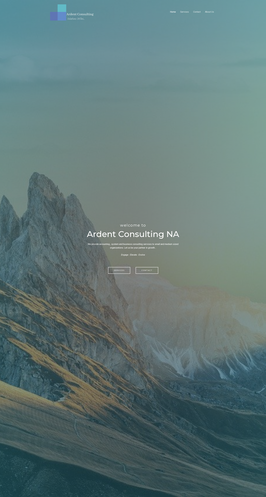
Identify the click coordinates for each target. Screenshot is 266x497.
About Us (209, 12)
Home (173, 12)
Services (184, 12)
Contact (197, 12)
